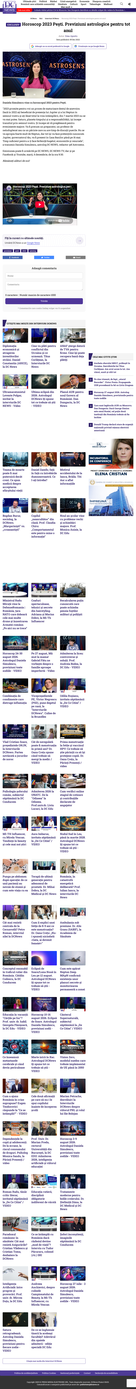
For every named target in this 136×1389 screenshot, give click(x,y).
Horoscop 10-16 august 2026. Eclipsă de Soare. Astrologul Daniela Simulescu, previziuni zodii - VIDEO (44, 1023)
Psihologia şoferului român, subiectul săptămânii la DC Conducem (15, 796)
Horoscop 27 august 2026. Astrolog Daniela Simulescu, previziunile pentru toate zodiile (113, 395)
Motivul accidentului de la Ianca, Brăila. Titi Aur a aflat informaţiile (71, 476)
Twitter (46, 257)
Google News (33, 243)
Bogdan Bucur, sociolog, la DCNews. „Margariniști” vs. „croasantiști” (14, 522)
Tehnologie (95, 4)
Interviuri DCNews (52, 18)
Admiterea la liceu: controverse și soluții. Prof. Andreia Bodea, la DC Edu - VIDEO (71, 660)
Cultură (74, 4)
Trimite (44, 301)
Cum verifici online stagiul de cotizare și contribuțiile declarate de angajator (72, 798)
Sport (83, 4)
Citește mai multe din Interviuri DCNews (44, 1361)
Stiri (40, 18)
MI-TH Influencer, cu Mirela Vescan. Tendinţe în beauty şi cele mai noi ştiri (14, 839)
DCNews (10, 7)
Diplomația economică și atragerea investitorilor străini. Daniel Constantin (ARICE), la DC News (15, 356)
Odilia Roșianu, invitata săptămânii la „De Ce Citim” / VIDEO (72, 701)
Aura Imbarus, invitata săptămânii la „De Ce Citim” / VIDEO (43, 839)
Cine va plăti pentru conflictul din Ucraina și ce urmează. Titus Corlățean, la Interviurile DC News (43, 356)
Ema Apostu (71, 36)
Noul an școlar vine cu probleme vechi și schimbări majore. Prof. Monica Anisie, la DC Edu (72, 524)
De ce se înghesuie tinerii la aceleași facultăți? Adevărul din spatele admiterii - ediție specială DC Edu (43, 1338)
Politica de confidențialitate (26, 1373)
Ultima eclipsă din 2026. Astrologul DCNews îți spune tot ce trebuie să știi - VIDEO (43, 398)
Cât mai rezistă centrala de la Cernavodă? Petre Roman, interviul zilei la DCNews (14, 929)
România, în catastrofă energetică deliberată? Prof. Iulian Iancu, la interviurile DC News (70, 887)
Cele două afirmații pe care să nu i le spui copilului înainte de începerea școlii (44, 1103)
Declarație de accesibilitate (106, 1373)
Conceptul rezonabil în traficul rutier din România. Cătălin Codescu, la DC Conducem (15, 975)
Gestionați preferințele (69, 1373)
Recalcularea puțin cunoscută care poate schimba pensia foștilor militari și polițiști (72, 607)
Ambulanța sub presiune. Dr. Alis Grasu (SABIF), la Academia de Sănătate (70, 929)
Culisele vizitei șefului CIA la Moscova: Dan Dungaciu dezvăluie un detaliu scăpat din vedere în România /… (80, 10)
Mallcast (108, 4)
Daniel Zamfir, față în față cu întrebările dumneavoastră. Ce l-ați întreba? (44, 475)
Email (77, 257)
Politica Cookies (49, 1373)
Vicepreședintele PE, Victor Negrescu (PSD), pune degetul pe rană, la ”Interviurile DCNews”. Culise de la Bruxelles (44, 706)
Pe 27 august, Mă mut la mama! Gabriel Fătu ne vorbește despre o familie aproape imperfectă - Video (43, 662)
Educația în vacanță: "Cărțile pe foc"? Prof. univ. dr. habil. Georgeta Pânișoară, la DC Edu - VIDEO (15, 1021)
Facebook (15, 257)
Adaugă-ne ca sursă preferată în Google (52, 46)
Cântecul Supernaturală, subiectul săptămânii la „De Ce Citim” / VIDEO (71, 1021)
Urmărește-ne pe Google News (91, 46)
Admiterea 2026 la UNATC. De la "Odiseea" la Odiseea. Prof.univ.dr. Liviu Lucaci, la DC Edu (42, 800)
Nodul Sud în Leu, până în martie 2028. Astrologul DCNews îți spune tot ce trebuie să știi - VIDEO (73, 842)
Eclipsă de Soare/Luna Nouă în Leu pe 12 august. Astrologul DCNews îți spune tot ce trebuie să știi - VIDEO (43, 979)
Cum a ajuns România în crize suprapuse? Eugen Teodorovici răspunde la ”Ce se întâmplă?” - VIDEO (15, 1104)
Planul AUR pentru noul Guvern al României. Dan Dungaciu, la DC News (72, 398)
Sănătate (62, 4)
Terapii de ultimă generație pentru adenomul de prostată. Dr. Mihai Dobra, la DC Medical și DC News (43, 885)
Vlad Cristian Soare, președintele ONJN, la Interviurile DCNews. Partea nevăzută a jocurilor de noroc (15, 750)
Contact (87, 1373)
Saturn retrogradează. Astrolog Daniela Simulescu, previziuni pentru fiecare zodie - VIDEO (14, 1340)
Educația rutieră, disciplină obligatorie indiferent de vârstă (43, 1197)
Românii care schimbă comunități (38, 4)
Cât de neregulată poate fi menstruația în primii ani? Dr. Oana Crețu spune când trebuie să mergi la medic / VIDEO (43, 752)
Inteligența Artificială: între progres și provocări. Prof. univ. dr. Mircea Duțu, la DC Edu (12, 1292)
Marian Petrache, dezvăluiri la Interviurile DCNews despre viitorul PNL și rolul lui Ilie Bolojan (72, 1104)
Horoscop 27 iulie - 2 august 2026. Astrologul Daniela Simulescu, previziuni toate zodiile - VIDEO (73, 1292)
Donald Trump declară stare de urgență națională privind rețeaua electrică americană (113, 427)
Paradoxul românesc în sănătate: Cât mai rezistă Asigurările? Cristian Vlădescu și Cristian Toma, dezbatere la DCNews (15, 1246)
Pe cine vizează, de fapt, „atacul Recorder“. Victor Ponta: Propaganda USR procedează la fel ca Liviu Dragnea (113, 382)
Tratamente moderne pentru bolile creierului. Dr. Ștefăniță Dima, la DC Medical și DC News (72, 1200)
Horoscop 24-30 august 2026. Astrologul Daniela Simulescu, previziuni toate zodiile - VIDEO (14, 662)
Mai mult (67, 6)
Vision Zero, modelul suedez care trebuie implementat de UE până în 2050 (73, 1062)
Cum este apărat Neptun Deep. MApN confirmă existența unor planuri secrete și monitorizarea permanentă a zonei (72, 979)
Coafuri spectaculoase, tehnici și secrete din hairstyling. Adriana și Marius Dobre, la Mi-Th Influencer (42, 611)
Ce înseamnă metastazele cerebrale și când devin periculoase (14, 1062)
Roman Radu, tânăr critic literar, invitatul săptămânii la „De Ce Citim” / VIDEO (15, 1198)
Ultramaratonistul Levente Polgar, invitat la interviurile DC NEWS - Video (14, 398)
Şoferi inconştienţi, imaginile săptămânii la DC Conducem (72, 1239)
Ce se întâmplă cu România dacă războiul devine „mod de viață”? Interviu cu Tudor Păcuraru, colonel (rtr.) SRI (42, 1245)
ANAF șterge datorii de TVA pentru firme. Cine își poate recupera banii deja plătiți (72, 352)
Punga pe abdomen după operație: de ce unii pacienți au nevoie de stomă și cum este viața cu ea (15, 883)
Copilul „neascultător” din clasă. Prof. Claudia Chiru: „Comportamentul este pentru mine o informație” (43, 526)
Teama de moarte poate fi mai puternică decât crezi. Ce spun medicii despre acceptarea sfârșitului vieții (13, 480)
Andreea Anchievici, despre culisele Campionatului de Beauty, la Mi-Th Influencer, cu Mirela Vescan (43, 1294)
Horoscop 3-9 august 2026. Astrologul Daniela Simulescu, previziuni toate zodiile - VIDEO (71, 1147)
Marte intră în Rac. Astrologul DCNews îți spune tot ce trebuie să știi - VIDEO (43, 1064)
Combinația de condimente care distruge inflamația (15, 699)
